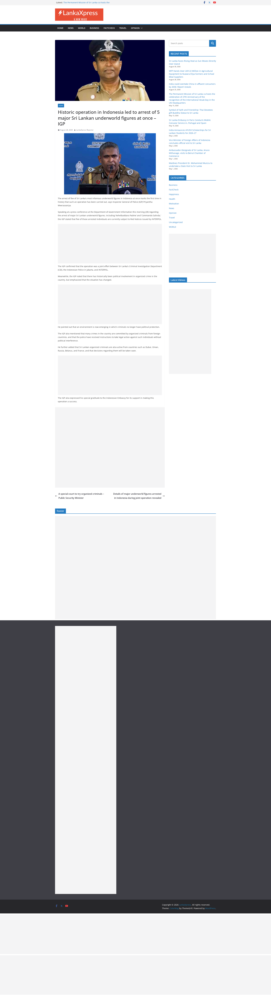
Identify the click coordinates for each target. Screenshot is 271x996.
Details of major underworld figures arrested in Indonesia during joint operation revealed (137, 495)
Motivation (174, 203)
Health (172, 199)
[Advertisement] (110, 243)
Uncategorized (176, 222)
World (81, 28)
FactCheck (109, 28)
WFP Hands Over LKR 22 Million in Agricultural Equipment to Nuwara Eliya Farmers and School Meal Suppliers (191, 74)
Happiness (174, 194)
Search (212, 43)
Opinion (135, 28)
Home (60, 28)
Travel (122, 28)
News (71, 28)
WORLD (172, 227)
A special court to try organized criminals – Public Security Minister (81, 495)
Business (94, 28)
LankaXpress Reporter (85, 130)
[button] (141, 28)
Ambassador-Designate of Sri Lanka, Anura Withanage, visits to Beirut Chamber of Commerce (189, 153)
